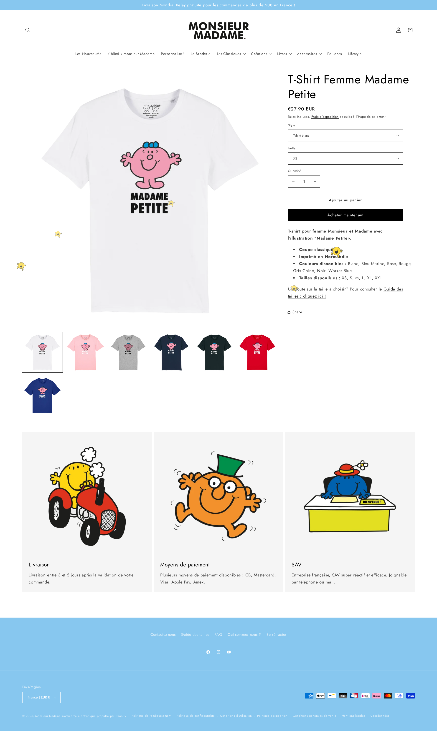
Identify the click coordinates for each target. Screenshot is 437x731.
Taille (292, 148)
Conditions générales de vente (314, 715)
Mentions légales (353, 715)
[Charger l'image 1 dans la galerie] (42, 352)
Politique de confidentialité (196, 715)
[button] (28, 30)
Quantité (294, 171)
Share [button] (297, 312)
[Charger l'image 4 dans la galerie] (171, 352)
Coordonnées (380, 715)
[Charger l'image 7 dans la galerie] (42, 395)
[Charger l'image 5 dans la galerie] (214, 352)
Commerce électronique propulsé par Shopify (94, 716)
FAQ (218, 634)
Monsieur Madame (48, 716)
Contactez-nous (163, 634)
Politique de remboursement (151, 715)
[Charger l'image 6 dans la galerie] (257, 352)
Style (291, 125)
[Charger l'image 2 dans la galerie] (85, 352)
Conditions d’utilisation (236, 715)
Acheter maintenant (345, 215)
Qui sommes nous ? (244, 634)
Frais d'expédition (325, 116)
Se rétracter (277, 634)
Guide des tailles (195, 634)
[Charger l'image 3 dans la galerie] (128, 352)
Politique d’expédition (272, 715)
